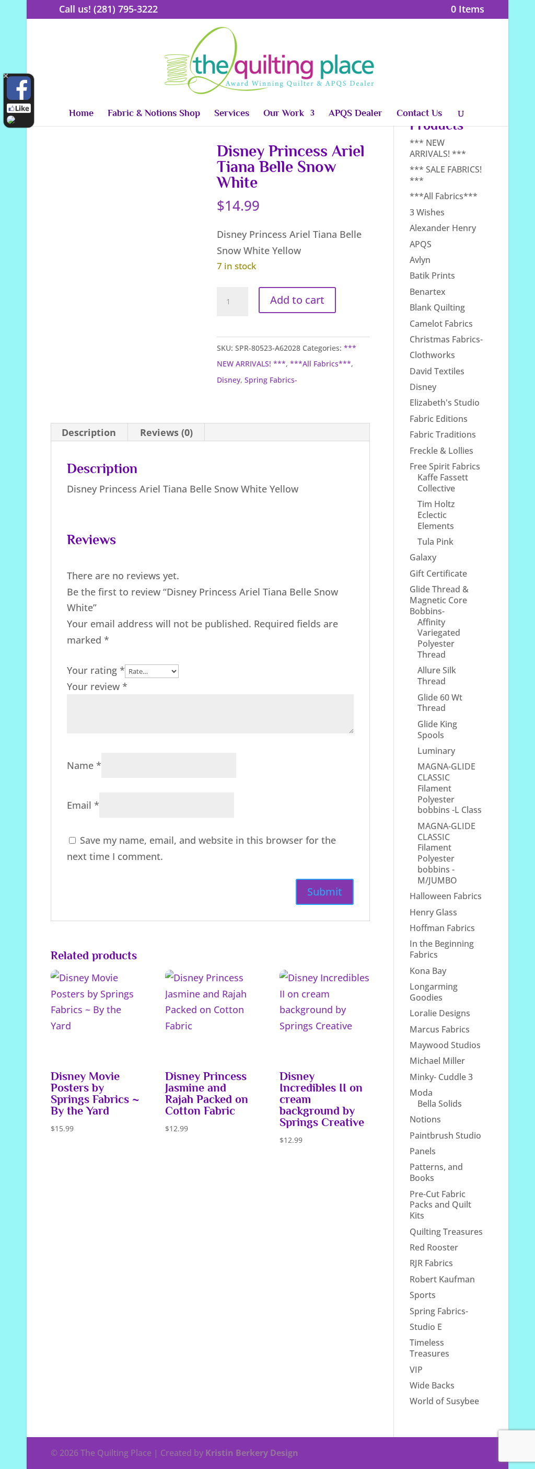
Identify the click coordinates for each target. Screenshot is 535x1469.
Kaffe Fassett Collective (442, 483)
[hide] (6, 76)
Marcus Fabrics (440, 1029)
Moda (421, 1092)
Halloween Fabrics (446, 896)
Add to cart (297, 300)
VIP (416, 1369)
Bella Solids (439, 1103)
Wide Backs (432, 1385)
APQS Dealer (355, 113)
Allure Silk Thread (436, 675)
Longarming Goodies (434, 992)
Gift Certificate (438, 573)
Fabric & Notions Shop (154, 113)
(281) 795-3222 (126, 9)
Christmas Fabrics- (446, 339)
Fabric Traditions (443, 434)
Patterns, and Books (436, 1172)
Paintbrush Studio (445, 1135)
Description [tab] (89, 432)
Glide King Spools (437, 729)
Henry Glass (433, 912)
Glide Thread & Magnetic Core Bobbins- (439, 600)
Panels (423, 1151)
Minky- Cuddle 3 (441, 1077)
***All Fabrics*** (320, 364)
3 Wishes (427, 212)
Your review (97, 686)
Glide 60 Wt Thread (439, 703)
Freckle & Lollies (441, 450)
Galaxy (423, 557)
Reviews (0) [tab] (166, 432)
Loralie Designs (440, 1013)
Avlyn (420, 260)
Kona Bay (428, 971)
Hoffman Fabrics (442, 928)
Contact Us (419, 113)
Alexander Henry (443, 228)
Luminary (436, 750)
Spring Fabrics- (271, 380)
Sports (423, 1295)
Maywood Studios (445, 1045)
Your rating (96, 670)
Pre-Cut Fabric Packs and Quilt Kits (440, 1205)
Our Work (283, 113)
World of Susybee (444, 1401)
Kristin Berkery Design (251, 1453)
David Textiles (437, 371)
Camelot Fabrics (441, 323)
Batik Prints (432, 275)
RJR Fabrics (431, 1263)
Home (81, 113)
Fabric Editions (439, 418)
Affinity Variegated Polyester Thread (438, 638)
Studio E (426, 1327)
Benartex (428, 291)
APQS (421, 244)
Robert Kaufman (442, 1279)
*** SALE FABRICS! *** (446, 175)
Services (231, 113)
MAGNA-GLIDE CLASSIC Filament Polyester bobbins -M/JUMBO (446, 853)
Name (84, 765)
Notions (425, 1119)
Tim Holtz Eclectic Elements (436, 515)
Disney (228, 380)
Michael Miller (437, 1060)
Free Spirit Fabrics (445, 466)
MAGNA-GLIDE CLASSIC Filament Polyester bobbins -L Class (449, 788)
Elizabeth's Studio (445, 402)
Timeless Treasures (429, 1348)
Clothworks (432, 355)
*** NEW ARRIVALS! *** (438, 148)
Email (83, 805)
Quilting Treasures (446, 1231)
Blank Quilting (437, 307)
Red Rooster (434, 1247)
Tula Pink (435, 541)
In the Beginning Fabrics (442, 949)
